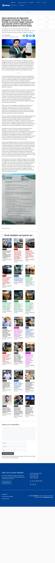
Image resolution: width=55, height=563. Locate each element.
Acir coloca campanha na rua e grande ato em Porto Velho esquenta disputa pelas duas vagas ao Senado (6, 333)
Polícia (44, 2)
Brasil (27, 327)
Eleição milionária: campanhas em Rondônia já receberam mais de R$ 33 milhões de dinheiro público (29, 332)
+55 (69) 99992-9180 (36, 481)
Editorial (21, 5)
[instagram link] (33, 484)
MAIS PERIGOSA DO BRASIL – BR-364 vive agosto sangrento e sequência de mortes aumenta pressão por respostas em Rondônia (29, 359)
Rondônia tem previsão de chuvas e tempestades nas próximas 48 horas (18, 279)
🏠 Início (13, 2)
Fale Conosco (6, 482)
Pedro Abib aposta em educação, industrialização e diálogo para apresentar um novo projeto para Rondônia (29, 386)
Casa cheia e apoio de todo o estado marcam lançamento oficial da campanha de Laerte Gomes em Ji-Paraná (6, 254)
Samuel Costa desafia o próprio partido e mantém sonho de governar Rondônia (6, 410)
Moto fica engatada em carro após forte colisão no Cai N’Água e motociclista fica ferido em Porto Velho (6, 281)
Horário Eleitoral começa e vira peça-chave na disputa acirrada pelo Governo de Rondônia (29, 410)
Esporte (28, 275)
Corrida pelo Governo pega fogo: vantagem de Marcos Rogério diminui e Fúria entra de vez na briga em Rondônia (18, 358)
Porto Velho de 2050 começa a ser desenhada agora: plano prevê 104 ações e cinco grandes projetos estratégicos (18, 333)
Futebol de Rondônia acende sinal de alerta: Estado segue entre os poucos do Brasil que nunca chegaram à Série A (18, 306)
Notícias (16, 275)
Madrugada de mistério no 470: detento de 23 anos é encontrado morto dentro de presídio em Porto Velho (29, 254)
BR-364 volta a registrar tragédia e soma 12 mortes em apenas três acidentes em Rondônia (18, 385)
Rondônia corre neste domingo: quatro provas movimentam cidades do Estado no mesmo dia (29, 280)
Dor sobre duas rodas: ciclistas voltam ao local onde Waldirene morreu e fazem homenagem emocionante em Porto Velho (18, 255)
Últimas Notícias (22, 2)
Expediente (14, 5)
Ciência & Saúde (6, 228)
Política (38, 2)
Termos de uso (5, 498)
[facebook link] (35, 484)
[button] (11, 8)
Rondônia (31, 2)
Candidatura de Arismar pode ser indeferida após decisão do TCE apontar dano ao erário (6, 385)
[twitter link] (31, 484)
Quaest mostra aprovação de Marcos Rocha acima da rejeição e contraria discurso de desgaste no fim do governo (18, 411)
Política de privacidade (7, 496)
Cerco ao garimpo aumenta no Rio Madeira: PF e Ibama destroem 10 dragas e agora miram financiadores (6, 358)
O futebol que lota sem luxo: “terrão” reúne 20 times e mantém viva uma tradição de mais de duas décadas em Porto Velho (6, 306)
